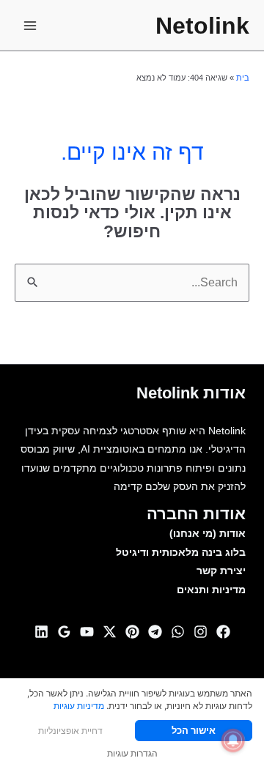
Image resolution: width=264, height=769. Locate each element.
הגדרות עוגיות (132, 753)
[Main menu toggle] (30, 25)
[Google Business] (64, 632)
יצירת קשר (221, 570)
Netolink (202, 25)
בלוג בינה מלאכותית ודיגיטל (181, 552)
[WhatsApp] (178, 632)
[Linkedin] (41, 632)
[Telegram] (155, 632)
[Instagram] (201, 632)
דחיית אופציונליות (70, 730)
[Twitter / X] (110, 632)
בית (242, 77)
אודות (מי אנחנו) (207, 533)
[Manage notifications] (233, 740)
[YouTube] (87, 632)
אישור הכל (194, 730)
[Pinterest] (132, 632)
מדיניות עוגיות (79, 705)
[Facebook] (223, 632)
